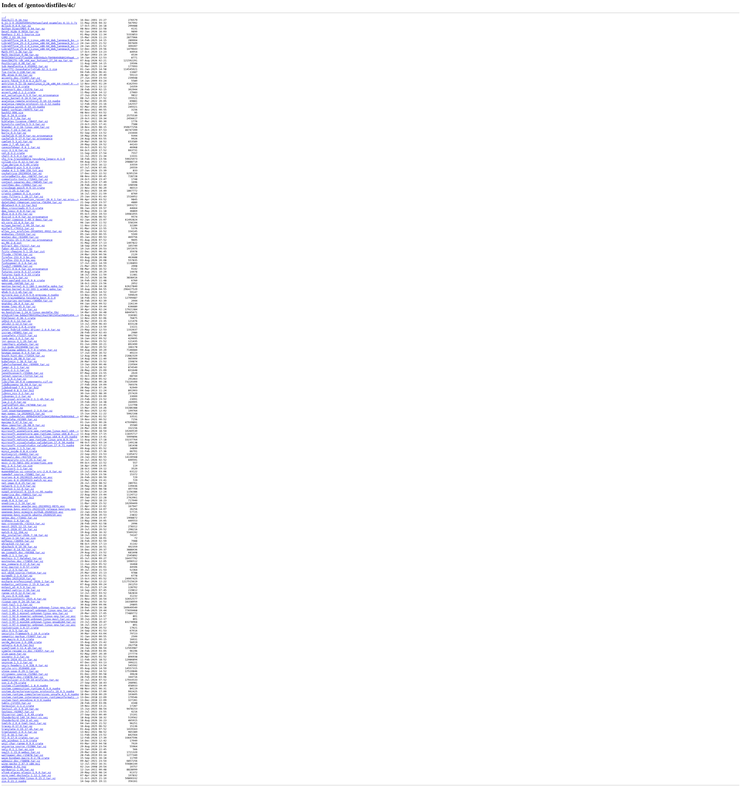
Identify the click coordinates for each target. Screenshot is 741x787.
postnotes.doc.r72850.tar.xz (22, 561)
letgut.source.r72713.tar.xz (22, 375)
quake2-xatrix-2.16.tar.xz (21, 590)
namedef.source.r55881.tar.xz (23, 474)
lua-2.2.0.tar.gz (14, 402)
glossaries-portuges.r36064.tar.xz (27, 300)
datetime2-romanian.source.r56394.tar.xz (32, 202)
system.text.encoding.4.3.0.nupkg (26, 700)
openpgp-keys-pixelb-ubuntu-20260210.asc (32, 514)
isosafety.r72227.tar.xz (19, 335)
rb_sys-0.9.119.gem (15, 595)
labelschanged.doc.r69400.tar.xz (25, 364)
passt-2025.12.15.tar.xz (19, 526)
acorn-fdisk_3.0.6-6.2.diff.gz (24, 80)
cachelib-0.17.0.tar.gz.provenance (27, 138)
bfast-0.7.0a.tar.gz (16, 118)
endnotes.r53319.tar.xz (19, 234)
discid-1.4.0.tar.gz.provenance (25, 216)
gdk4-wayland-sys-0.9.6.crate (23, 280)
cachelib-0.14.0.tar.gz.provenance (27, 135)
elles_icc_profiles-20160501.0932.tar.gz (32, 231)
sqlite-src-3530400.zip (19, 668)
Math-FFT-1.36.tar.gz (17, 51)
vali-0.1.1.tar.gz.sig (18, 749)
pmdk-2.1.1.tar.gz (15, 555)
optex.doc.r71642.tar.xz (19, 517)
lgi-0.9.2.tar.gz (14, 378)
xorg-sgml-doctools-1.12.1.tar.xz (26, 775)
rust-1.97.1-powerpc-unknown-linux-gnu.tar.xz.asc (39, 624)
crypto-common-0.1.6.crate (21, 193)
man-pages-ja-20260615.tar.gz (23, 413)
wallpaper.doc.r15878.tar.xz (22, 755)
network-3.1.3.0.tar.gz (19, 485)
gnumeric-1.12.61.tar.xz (19, 309)
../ (4, 17)
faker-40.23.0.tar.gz (17, 248)
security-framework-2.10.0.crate (25, 633)
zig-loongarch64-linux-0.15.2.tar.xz (29, 778)
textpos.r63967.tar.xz (18, 711)
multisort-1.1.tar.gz (17, 468)
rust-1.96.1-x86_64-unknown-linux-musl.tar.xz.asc (39, 619)
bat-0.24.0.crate (14, 115)
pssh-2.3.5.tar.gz (15, 569)
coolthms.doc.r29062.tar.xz (22, 184)
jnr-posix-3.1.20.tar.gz (19, 341)
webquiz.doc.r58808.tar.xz (21, 760)
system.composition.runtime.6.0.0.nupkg (31, 688)
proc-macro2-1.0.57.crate (20, 567)
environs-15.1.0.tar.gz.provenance (27, 239)
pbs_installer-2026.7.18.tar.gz (25, 535)
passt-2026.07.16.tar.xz (19, 529)
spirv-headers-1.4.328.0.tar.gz (25, 665)
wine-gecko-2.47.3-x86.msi (21, 763)
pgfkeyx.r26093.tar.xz (18, 540)
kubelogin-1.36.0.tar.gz (19, 361)
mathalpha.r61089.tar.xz (19, 419)
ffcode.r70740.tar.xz (17, 254)
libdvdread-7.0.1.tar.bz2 (20, 387)
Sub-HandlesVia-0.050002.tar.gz (25, 66)
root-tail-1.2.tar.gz (17, 604)
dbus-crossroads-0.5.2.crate (22, 208)
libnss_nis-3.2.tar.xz (18, 393)
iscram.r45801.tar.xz (17, 332)
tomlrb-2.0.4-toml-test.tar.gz (24, 723)
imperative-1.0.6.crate (19, 326)
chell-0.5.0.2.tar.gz (17, 156)
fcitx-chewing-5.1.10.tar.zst (23, 251)
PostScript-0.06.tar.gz (19, 63)
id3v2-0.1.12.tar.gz (16, 321)
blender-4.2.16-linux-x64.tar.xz (25, 127)
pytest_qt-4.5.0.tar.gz (19, 587)
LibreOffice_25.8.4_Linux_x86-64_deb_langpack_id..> (40, 48)
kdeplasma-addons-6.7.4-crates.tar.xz (29, 349)
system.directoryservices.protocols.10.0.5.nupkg (38, 691)
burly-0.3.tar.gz (14, 132)
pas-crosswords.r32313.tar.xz (23, 523)
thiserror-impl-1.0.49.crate (22, 714)
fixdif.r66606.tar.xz (17, 266)
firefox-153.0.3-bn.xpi (19, 257)
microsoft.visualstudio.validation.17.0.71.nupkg (38, 445)
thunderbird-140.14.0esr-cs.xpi (25, 717)
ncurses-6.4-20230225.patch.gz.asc (27, 477)
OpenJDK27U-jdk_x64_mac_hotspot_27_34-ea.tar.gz (37, 60)
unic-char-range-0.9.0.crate (22, 743)
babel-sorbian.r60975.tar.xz (22, 109)
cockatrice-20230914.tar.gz (22, 173)
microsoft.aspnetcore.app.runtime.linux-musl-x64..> (40, 430)
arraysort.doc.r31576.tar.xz (22, 89)
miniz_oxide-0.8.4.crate (19, 451)
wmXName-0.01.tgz (14, 766)
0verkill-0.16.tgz (15, 20)
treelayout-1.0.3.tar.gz (19, 731)
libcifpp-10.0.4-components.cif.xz (27, 381)
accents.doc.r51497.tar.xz (21, 77)
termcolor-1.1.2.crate (18, 705)
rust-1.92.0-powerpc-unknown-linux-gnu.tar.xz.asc (39, 616)
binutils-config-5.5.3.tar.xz (23, 124)
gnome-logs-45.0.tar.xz (19, 306)
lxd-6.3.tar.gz (12, 407)
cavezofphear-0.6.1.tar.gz (21, 147)
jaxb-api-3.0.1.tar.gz (18, 338)
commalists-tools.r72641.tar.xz (25, 179)
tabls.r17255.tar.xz (16, 703)
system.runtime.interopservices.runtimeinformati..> (40, 697)
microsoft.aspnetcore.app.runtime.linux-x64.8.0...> (40, 433)
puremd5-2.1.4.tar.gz (17, 575)
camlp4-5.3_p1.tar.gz (17, 141)
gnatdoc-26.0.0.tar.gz (18, 303)
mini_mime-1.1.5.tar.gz (19, 448)
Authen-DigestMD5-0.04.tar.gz (23, 28)
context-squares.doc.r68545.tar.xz (27, 182)
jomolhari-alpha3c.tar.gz (20, 344)
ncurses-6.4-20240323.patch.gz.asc (27, 480)
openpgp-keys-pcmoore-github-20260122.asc (32, 512)
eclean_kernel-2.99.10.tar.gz (23, 225)
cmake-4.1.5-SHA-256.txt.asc (22, 170)
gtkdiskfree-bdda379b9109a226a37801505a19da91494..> (40, 315)
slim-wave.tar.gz (14, 653)
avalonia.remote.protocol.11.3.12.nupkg (31, 103)
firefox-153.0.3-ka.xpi (19, 260)
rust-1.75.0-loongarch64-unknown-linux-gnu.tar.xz (39, 607)
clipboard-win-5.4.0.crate (21, 167)
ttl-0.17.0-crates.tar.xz (20, 737)
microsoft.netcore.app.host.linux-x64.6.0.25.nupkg (39, 436)
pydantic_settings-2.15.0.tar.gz (25, 584)
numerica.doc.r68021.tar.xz (22, 494)
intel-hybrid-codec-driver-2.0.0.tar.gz (31, 329)
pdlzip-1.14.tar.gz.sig (19, 538)
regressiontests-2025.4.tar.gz (24, 598)
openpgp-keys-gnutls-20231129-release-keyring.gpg (39, 509)
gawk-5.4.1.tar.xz (15, 277)
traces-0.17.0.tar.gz (17, 726)
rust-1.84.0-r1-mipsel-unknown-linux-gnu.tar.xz (37, 610)
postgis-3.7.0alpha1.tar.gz (22, 558)
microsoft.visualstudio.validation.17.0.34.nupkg (38, 442)
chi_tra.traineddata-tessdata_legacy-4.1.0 (33, 158)
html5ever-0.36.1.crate (19, 318)
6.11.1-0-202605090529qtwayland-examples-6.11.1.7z (39, 22)
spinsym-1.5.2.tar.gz (17, 662)
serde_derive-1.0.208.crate (22, 642)
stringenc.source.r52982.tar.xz (25, 674)
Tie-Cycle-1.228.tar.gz (19, 72)
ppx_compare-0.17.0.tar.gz (21, 564)
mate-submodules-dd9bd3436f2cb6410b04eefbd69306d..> (40, 416)
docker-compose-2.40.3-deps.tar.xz (27, 219)
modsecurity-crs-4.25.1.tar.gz (24, 459)
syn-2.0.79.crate (14, 682)
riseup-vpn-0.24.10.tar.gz (21, 601)
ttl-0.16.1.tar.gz (15, 734)
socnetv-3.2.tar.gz (15, 656)
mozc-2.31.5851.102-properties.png (27, 462)
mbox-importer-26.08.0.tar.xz (23, 425)
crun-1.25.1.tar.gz (15, 190)
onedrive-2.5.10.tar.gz (19, 503)
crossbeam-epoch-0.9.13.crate (23, 187)
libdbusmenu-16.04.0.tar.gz (22, 384)
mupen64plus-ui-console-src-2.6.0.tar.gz (32, 471)
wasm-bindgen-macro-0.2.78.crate (25, 758)
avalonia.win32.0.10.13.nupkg (23, 106)
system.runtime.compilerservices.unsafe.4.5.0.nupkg (40, 694)
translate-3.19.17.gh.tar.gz (22, 729)
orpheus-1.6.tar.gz (15, 520)
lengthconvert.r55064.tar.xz (22, 373)
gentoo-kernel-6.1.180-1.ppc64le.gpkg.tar (32, 286)
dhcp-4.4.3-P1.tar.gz (17, 213)
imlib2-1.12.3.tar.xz (17, 323)
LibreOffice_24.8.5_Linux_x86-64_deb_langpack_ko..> (40, 40)
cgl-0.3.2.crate (13, 153)
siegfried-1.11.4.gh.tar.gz (22, 648)
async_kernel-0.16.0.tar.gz (22, 98)
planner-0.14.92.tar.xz (19, 549)
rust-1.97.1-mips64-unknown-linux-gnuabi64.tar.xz (39, 621)
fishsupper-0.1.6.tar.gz (19, 263)
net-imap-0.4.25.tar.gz (19, 483)
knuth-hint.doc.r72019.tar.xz (23, 355)
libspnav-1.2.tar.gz (16, 396)
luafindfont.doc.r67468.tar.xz (24, 404)
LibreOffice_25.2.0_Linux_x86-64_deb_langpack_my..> (40, 46)
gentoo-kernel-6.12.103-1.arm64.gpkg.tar (32, 289)
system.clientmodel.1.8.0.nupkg (25, 685)
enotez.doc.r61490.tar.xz (20, 237)
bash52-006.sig (12, 112)
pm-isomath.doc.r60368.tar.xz (23, 552)
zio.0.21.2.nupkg (14, 781)
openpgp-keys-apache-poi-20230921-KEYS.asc (33, 506)
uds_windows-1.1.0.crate (19, 740)
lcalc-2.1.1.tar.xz (15, 370)
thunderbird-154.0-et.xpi (20, 720)
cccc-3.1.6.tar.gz (15, 150)
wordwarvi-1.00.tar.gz (18, 769)
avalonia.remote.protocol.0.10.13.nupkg (31, 101)
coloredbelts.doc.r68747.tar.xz (25, 176)
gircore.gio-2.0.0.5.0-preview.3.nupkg (30, 294)
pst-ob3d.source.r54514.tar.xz (24, 572)
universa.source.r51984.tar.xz (24, 746)
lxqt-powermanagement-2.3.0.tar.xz (27, 410)
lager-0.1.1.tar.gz (15, 367)
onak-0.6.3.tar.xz (15, 500)
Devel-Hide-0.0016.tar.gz (20, 31)
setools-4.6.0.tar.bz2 (18, 645)
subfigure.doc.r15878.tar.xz (22, 676)
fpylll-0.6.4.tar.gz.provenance (25, 268)
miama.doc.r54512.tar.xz (19, 428)
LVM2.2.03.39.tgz (14, 37)
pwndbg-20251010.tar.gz (19, 578)
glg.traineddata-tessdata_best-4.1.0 (29, 297)
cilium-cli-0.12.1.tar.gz (20, 161)
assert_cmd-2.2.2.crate (19, 92)
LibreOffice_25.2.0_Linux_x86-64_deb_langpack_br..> (40, 43)
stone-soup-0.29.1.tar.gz (20, 671)
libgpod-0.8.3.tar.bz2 (18, 390)
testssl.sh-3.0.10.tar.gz (20, 708)
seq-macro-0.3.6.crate (18, 639)
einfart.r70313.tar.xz (18, 228)
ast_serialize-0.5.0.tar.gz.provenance (30, 95)
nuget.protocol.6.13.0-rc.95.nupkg (27, 491)
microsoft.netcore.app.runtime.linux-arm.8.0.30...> (40, 439)
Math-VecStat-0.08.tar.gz (20, 54)
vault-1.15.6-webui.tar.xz (21, 752)
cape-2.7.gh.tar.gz (15, 144)
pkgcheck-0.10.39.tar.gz (19, 546)
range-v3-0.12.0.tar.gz (19, 593)
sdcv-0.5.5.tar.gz (15, 630)
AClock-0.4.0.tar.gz (16, 25)
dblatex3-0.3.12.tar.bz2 (19, 205)
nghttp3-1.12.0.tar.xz (18, 488)
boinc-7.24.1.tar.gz (16, 129)
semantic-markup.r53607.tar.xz (24, 636)
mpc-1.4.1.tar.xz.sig (17, 465)
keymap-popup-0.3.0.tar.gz (21, 352)
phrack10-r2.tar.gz (15, 543)
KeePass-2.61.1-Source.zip (21, 34)
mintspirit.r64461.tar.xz (20, 454)
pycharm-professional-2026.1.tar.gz (28, 581)
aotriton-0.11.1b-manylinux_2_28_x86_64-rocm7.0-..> (40, 83)
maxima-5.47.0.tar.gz (17, 422)
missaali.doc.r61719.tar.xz (22, 457)
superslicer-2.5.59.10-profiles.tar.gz (30, 679)
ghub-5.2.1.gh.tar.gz (17, 292)
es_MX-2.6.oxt (12, 242)
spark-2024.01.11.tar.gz (19, 659)
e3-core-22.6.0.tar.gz (18, 222)
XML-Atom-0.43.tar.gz (17, 75)
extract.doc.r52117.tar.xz (21, 245)
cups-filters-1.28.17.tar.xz (22, 196)
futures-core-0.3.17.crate (21, 271)
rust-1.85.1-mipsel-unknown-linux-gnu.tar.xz (35, 613)
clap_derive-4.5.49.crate (20, 164)
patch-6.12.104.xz (15, 532)
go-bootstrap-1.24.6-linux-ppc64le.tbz (30, 312)
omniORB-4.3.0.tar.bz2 (18, 497)
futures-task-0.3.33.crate (21, 274)
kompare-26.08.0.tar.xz (19, 358)
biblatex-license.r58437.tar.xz (25, 121)
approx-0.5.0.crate (15, 86)
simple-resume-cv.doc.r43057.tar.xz (28, 650)
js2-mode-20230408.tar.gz (20, 347)
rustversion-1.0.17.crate (20, 627)
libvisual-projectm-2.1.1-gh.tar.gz (28, 399)
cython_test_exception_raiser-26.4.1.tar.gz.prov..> (40, 199)
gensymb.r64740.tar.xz (18, 283)
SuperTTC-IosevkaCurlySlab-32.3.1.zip (29, 69)
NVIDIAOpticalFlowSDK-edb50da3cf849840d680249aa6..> (40, 57)
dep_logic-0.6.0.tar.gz (19, 211)
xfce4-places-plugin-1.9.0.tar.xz (26, 772)
